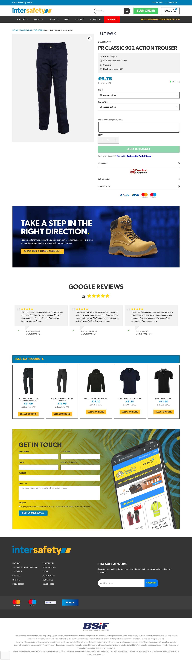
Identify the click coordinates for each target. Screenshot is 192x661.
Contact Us (48, 580)
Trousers (39, 30)
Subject (22, 473)
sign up (22, 503)
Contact (79, 19)
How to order (49, 568)
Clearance (112, 19)
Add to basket (138, 149)
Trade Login (157, 3)
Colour (102, 102)
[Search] (127, 11)
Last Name (65, 452)
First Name (24, 452)
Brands (37, 19)
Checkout (172, 3)
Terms (45, 572)
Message (23, 484)
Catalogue (20, 19)
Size (100, 90)
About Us (54, 19)
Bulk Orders (95, 19)
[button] (89, 38)
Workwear (26, 30)
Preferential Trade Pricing (139, 156)
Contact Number (68, 462)
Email (21, 462)
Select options (28, 414)
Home (15, 30)
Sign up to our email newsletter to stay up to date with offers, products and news (56, 507)
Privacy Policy (49, 576)
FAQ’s (66, 19)
